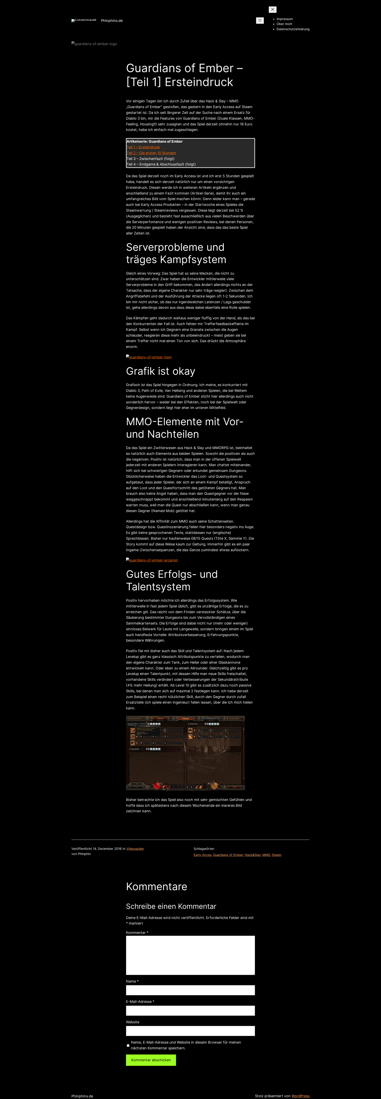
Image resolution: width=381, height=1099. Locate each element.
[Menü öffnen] (260, 20)
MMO (266, 855)
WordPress (301, 1096)
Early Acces (202, 855)
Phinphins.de (112, 20)
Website (132, 1022)
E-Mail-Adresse (140, 1001)
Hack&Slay (253, 855)
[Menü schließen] (273, 9)
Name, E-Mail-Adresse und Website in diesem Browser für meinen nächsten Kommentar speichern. (186, 1045)
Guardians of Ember (228, 855)
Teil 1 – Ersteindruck (143, 147)
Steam (276, 855)
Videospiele (135, 849)
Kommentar (137, 933)
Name (132, 981)
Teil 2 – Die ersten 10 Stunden (151, 153)
